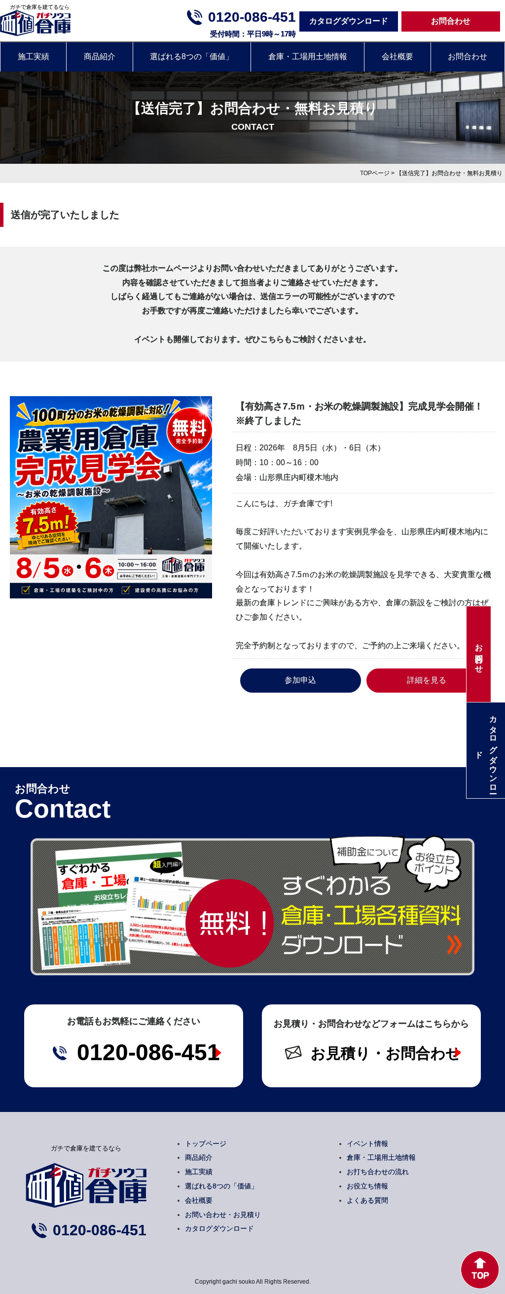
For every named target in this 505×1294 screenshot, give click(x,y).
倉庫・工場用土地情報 (307, 56)
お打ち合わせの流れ (378, 1172)
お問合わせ (450, 21)
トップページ (205, 1143)
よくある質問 (367, 1200)
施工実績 (33, 56)
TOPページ (375, 173)
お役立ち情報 (367, 1186)
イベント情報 (367, 1143)
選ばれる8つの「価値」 (191, 56)
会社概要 (397, 56)
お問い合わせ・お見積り (223, 1215)
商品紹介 (99, 56)
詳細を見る (426, 680)
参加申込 (300, 680)
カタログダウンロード (348, 21)
